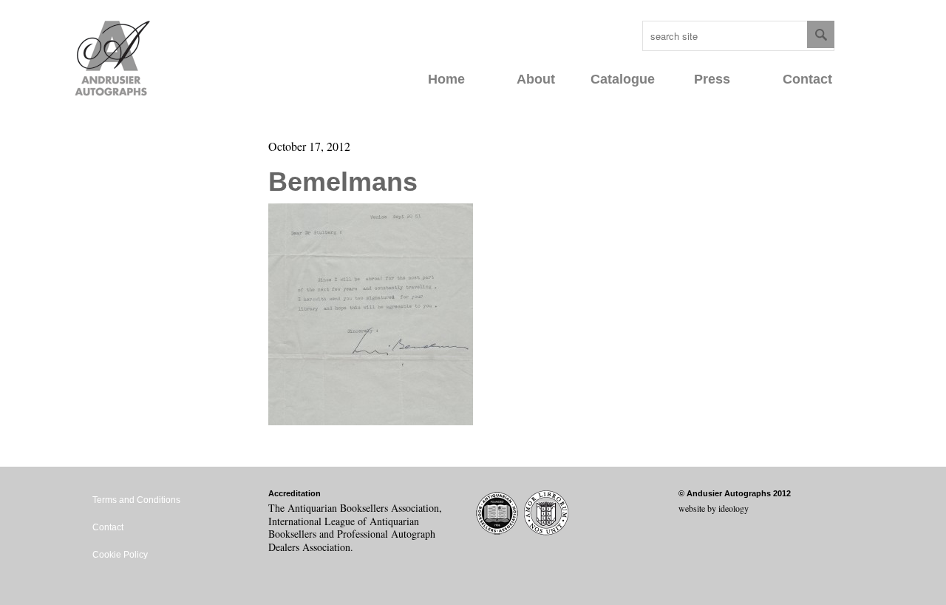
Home (446, 79)
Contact (807, 79)
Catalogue (623, 79)
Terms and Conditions (136, 500)
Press (712, 79)
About (536, 79)
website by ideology (713, 508)
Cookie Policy (120, 555)
